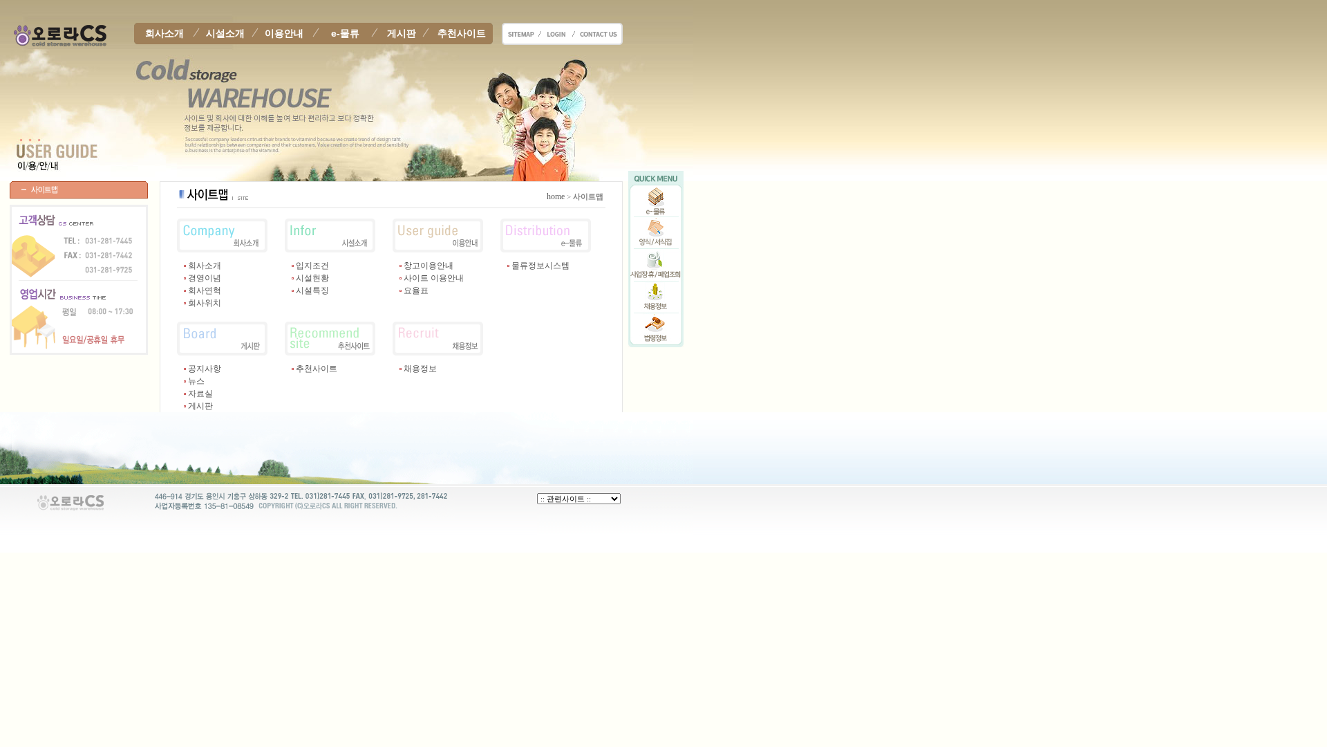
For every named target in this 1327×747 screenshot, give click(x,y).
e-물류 (345, 33)
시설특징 (312, 290)
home (556, 196)
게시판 (401, 33)
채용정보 (420, 369)
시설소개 (225, 33)
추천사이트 (461, 33)
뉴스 (196, 381)
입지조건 (312, 265)
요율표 (416, 290)
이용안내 (284, 33)
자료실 (200, 393)
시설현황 (312, 278)
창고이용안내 (428, 265)
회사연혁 (204, 290)
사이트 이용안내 (434, 278)
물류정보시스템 (540, 265)
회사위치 (204, 303)
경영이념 (204, 278)
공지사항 (204, 369)
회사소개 (164, 33)
